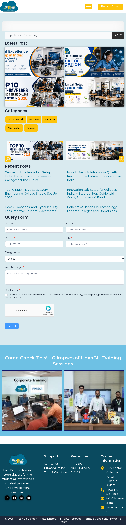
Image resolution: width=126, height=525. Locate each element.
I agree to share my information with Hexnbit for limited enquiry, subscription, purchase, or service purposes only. (63, 296)
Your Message (14, 267)
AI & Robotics (14, 128)
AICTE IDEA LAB (81, 468)
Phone (10, 238)
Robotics (31, 128)
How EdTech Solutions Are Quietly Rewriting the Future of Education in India (94, 176)
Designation (13, 252)
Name (10, 223)
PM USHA (34, 119)
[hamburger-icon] (88, 6)
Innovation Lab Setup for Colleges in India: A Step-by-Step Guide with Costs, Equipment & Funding (93, 193)
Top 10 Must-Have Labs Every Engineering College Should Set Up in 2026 (33, 193)
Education (50, 119)
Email (70, 223)
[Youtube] (28, 497)
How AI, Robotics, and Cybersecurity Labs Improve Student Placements (31, 209)
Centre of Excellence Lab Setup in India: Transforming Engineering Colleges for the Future (30, 176)
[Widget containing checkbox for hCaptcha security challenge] (29, 310)
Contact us (51, 463)
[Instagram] (21, 497)
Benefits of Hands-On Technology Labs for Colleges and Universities (92, 209)
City (69, 238)
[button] (8, 159)
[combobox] (58, 35)
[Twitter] (14, 497)
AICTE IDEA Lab (15, 119)
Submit (12, 326)
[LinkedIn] (7, 497)
